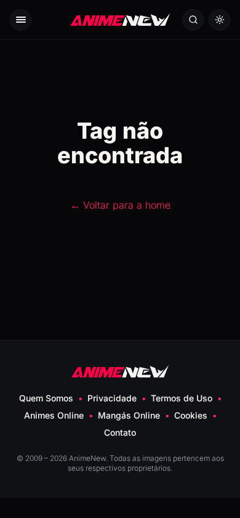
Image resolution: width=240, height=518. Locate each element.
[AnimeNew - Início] (120, 20)
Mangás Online (129, 415)
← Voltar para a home (120, 205)
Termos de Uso (181, 398)
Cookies (190, 415)
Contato (120, 432)
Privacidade (112, 398)
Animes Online (54, 415)
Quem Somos (46, 398)
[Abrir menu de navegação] (20, 20)
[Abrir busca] (193, 20)
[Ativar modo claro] (219, 20)
